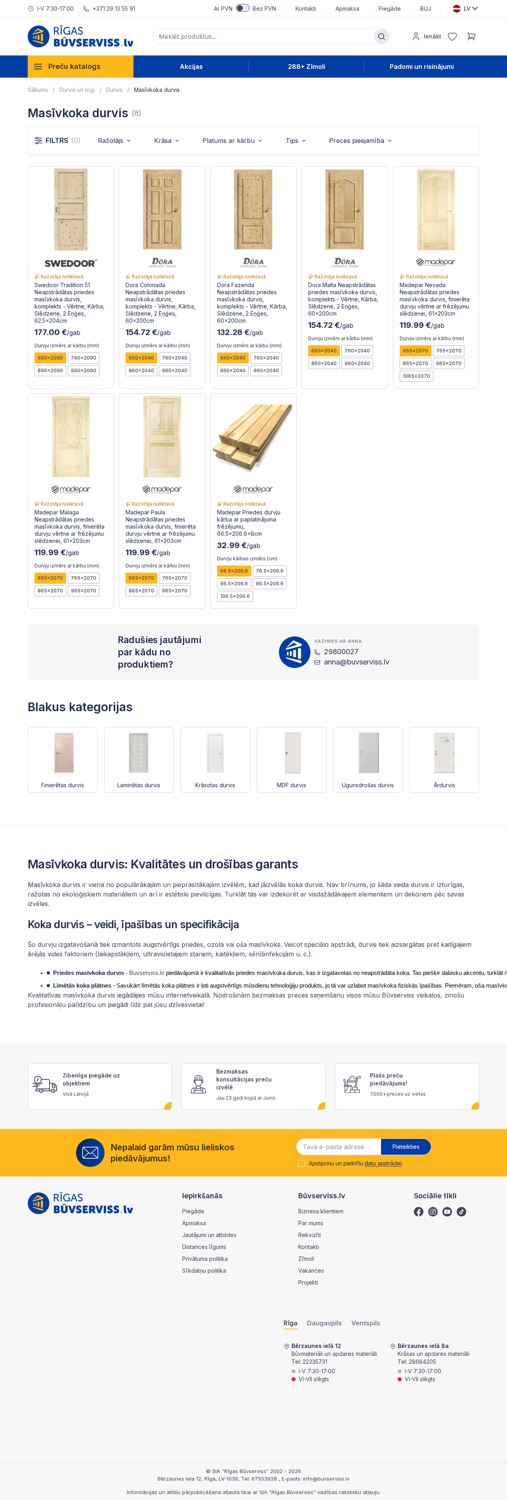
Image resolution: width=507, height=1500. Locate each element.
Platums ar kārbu (228, 141)
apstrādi (342, 944)
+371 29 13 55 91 (114, 8)
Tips (292, 141)
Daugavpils (324, 1323)
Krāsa (163, 141)
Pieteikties (406, 1146)
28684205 (422, 1361)
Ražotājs (110, 141)
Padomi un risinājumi (422, 66)
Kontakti (305, 8)
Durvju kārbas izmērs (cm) (247, 559)
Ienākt (432, 36)
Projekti (308, 1282)
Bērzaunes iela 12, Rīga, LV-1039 (198, 1478)
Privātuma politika (205, 1258)
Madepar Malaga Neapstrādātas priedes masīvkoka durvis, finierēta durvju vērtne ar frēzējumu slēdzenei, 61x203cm (69, 526)
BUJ (425, 8)
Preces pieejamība (356, 141)
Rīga (290, 1323)
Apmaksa (347, 8)
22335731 (315, 1361)
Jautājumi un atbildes (209, 1235)
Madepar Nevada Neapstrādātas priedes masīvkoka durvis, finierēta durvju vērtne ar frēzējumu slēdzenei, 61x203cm (435, 299)
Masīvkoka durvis (157, 89)
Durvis (114, 89)
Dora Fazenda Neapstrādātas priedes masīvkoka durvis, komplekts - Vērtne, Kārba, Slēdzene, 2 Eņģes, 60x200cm (252, 303)
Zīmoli (306, 1258)
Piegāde (390, 8)
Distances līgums (204, 1246)
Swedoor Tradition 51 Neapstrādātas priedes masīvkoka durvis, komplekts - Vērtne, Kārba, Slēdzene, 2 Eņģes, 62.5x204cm (69, 303)
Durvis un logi (77, 89)
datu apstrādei (382, 1163)
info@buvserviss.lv (326, 1478)
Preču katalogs (74, 66)
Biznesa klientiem (320, 1211)
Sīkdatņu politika (204, 1270)
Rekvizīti (309, 1235)
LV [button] (467, 8)
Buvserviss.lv (146, 973)
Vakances (311, 1270)
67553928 (265, 1478)
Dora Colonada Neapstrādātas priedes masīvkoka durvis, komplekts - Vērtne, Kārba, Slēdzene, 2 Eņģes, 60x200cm (161, 303)
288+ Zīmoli (306, 66)
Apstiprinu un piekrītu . (356, 1163)
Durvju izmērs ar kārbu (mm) (66, 345)
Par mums (310, 1223)
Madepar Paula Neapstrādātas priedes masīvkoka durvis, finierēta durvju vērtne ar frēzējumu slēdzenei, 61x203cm (161, 526)
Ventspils (365, 1323)
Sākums (38, 89)
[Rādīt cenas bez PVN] (243, 8)
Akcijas (191, 66)
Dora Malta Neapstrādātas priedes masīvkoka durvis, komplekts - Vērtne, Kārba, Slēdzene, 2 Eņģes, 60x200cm (343, 299)
